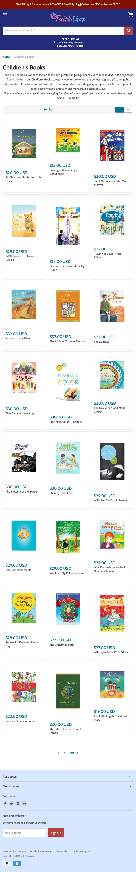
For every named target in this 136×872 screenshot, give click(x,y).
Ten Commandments (18, 570)
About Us (7, 851)
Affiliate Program (82, 851)
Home (6, 56)
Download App (63, 851)
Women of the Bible (17, 338)
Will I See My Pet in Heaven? (67, 573)
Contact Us (20, 851)
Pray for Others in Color (19, 721)
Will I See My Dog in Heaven (111, 500)
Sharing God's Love (61, 493)
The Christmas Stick (61, 644)
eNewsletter (46, 851)
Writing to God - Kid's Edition (111, 652)
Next (73, 752)
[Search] (128, 31)
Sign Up (56, 833)
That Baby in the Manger (20, 413)
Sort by (48, 109)
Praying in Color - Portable (66, 421)
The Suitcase (101, 341)
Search (33, 851)
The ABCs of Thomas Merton (67, 341)
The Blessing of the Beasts (21, 491)
